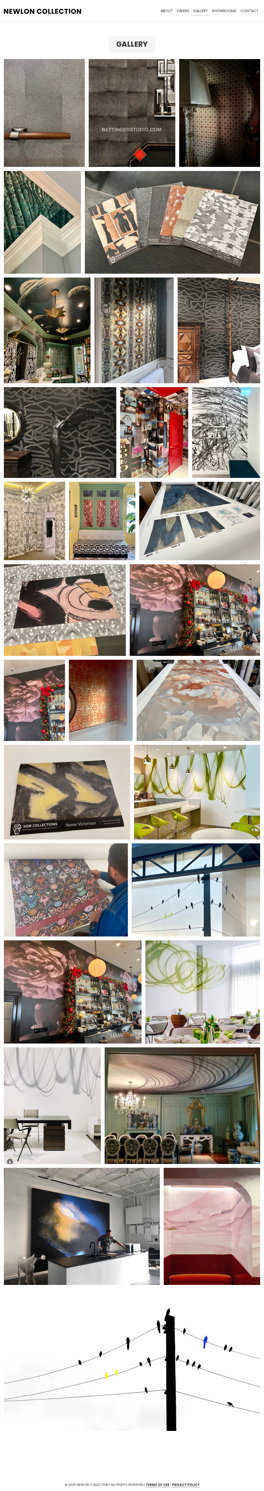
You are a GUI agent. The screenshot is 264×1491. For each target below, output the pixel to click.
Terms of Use (157, 1484)
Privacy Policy (186, 1484)
